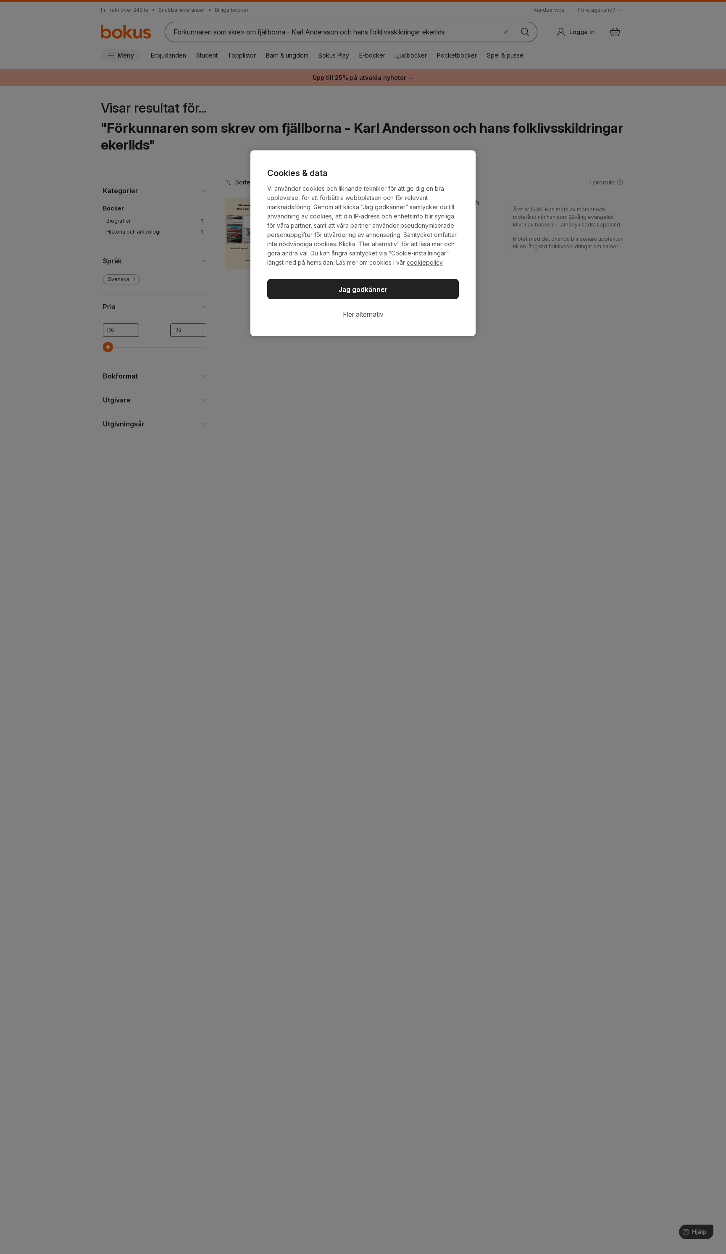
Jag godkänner (363, 289)
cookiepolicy (425, 262)
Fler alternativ (363, 314)
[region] (363, 243)
